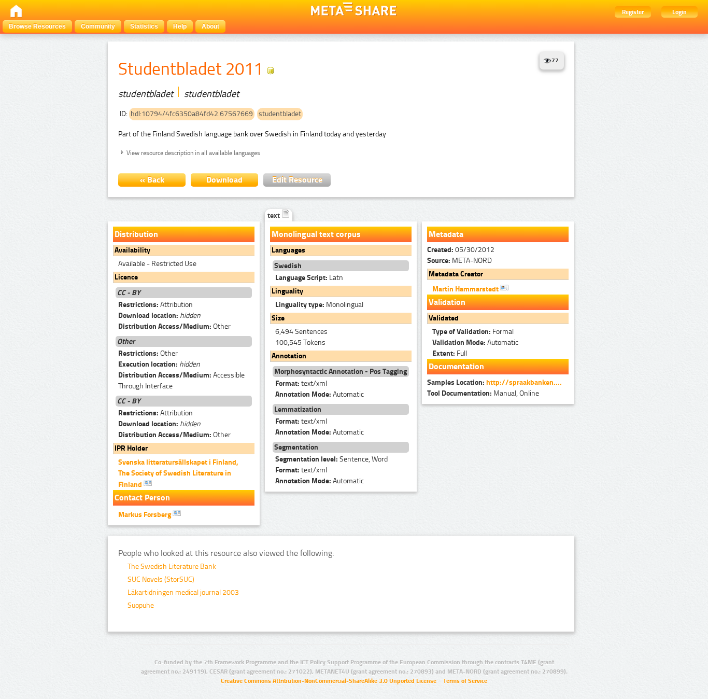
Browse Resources (37, 26)
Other (174, 326)
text (274, 215)
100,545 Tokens (300, 342)
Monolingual (319, 304)
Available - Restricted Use (157, 263)
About (210, 26)
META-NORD (459, 260)
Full (449, 353)
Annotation (289, 356)
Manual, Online (483, 393)
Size (278, 318)
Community (98, 26)
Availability (132, 250)
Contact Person (142, 497)
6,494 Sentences (301, 331)
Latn (309, 277)
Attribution (155, 304)
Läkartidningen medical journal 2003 (183, 592)
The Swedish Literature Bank (172, 566)
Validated (444, 318)
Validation (447, 302)
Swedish (288, 265)
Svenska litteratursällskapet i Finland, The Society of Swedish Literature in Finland (178, 473)
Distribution (136, 234)
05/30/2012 (460, 249)
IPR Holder (131, 448)
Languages (288, 250)
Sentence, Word (331, 459)
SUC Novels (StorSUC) (161, 579)
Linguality (287, 291)
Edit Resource (297, 180)
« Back (152, 180)
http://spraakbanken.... (524, 382)
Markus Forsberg (145, 514)
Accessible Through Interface (181, 380)
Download (224, 180)
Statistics (144, 26)
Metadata (446, 234)
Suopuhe (141, 605)
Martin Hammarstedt (466, 289)
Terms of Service (465, 680)
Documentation (456, 366)
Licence (126, 277)
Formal (473, 331)
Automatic (319, 394)
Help (180, 26)
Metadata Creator (456, 274)
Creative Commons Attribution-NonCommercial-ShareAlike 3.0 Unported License (328, 680)
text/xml (301, 383)
